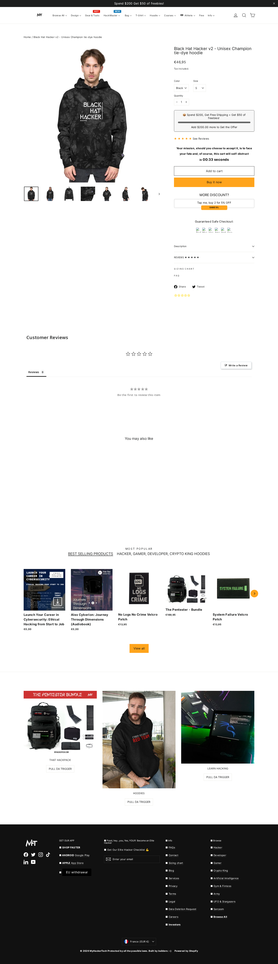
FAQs (172, 847)
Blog (171, 870)
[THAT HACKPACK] (60, 723)
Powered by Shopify (186, 950)
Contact (173, 855)
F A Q (176, 275)
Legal (172, 901)
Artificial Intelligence (226, 878)
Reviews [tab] (33, 372)
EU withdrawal (77, 872)
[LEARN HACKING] (217, 727)
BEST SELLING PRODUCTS (90, 554)
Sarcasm (219, 909)
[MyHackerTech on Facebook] (26, 854)
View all (139, 648)
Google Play (82, 855)
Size (195, 81)
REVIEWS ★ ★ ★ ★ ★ (186, 257)
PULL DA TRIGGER (60, 768)
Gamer (218, 862)
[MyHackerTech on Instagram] (40, 854)
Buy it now (214, 182)
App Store (73, 862)
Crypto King (221, 870)
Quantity (178, 96)
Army (217, 893)
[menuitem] (60, 15)
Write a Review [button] (238, 365)
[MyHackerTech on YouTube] (33, 862)
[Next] (254, 593)
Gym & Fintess (222, 885)
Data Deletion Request (182, 909)
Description (180, 246)
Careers (173, 916)
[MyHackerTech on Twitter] (33, 854)
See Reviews (201, 138)
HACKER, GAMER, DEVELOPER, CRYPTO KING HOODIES (163, 554)
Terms (172, 893)
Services (174, 878)
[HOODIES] (139, 739)
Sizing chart (176, 862)
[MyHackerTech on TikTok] (48, 854)
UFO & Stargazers (224, 901)
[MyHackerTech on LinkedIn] (26, 862)
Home (27, 37)
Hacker (218, 847)
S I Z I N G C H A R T (184, 268)
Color (177, 81)
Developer (220, 855)
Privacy (173, 885)
